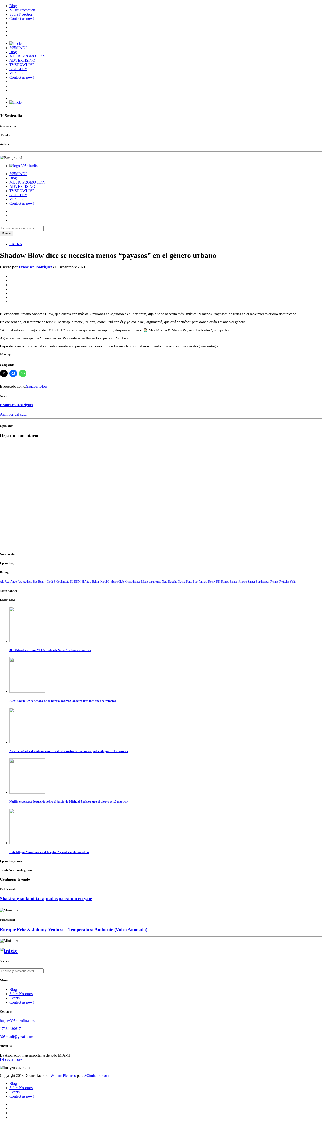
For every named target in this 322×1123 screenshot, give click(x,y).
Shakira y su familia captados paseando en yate (46, 898)
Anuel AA (16, 581)
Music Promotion (22, 10)
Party (189, 581)
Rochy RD (214, 581)
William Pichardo (63, 1076)
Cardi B (51, 581)
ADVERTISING (22, 60)
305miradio (29, 166)
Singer (251, 581)
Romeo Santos (229, 581)
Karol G (105, 581)
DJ (71, 581)
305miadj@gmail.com (16, 1037)
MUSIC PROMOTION (27, 56)
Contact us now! (21, 18)
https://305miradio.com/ (17, 1021)
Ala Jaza (4, 581)
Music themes (132, 581)
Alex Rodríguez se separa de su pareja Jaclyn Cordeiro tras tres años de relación (62, 700)
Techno (274, 581)
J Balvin (94, 581)
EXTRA (15, 244)
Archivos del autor (14, 414)
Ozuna (181, 581)
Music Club (117, 581)
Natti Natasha (169, 581)
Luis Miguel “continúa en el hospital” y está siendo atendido (49, 852)
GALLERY (18, 69)
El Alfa (85, 581)
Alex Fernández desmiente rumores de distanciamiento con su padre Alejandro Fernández (68, 751)
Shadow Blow (37, 386)
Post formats (200, 581)
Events (14, 998)
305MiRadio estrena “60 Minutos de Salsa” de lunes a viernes (50, 650)
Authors (27, 581)
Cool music (62, 581)
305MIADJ (18, 48)
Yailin (293, 581)
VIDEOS (16, 73)
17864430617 (10, 1029)
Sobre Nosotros (21, 14)
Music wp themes (151, 581)
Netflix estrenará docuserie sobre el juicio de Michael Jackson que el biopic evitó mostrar (68, 801)
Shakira (242, 581)
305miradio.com (96, 1076)
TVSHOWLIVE (22, 65)
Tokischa (284, 581)
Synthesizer (262, 581)
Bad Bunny (39, 581)
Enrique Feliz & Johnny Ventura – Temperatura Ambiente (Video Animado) (73, 929)
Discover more (11, 1060)
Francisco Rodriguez (35, 267)
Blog (13, 6)
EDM (77, 581)
